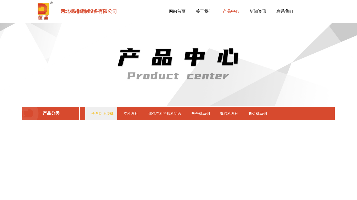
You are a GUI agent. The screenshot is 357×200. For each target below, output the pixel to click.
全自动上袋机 (102, 113)
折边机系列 (258, 113)
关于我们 (204, 11)
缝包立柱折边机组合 (164, 113)
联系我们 (285, 11)
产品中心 (231, 11)
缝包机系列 (229, 113)
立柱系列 (131, 113)
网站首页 (177, 11)
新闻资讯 (258, 11)
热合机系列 (201, 113)
